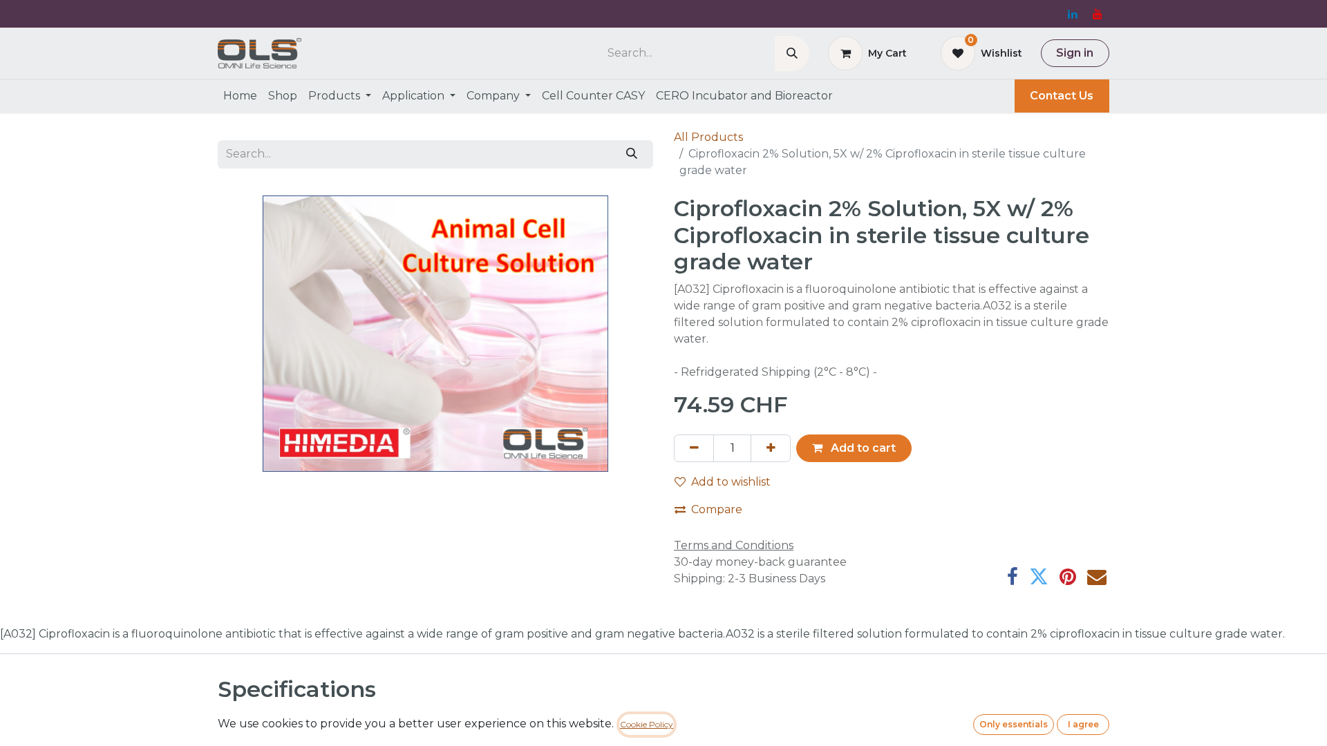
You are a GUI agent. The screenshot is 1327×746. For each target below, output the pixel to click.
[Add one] (771, 448)
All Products (708, 137)
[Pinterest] (1068, 576)
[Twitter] (1038, 576)
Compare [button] (716, 509)
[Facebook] (1012, 576)
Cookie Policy (646, 724)
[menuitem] (240, 96)
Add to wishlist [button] (731, 481)
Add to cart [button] (862, 448)
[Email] (1097, 576)
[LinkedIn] (1073, 14)
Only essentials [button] (1013, 724)
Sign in (1074, 52)
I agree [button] (1083, 724)
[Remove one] (694, 448)
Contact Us (1061, 95)
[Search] (792, 53)
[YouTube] (1097, 14)
